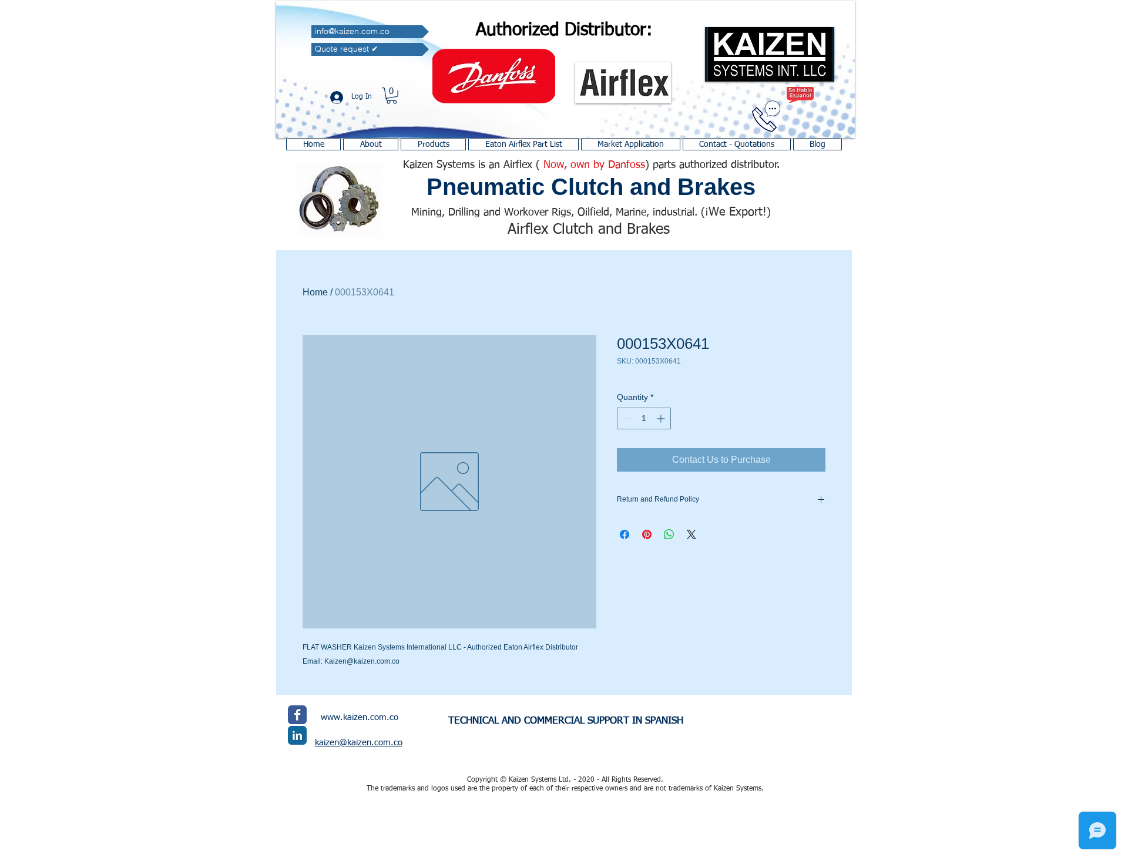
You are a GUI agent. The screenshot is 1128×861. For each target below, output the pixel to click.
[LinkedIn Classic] (297, 735)
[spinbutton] (643, 418)
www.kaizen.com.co (359, 717)
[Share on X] (691, 534)
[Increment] (661, 418)
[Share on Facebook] (624, 534)
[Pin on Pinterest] (647, 534)
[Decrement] (626, 418)
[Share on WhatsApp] (669, 534)
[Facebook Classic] (297, 714)
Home (315, 292)
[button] (391, 96)
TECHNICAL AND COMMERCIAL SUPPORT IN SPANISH (565, 721)
